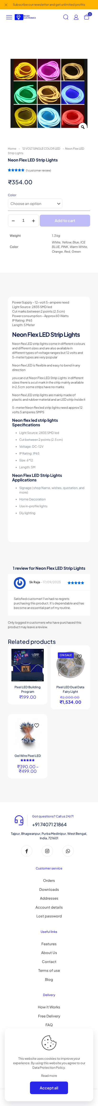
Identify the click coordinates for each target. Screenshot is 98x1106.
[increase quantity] (33, 221)
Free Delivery (49, 1016)
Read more (49, 1076)
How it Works (49, 1007)
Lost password (49, 916)
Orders (49, 880)
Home (12, 148)
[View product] (38, 654)
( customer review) (38, 170)
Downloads (49, 889)
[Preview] (38, 668)
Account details (49, 907)
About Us (49, 952)
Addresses (49, 898)
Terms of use (49, 970)
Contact (49, 961)
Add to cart (65, 220)
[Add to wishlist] (38, 661)
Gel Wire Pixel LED (28, 756)
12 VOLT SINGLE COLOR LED (41, 148)
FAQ (49, 1024)
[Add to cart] (81, 654)
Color (12, 195)
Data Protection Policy (48, 1067)
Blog (49, 979)
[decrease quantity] (13, 221)
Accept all (49, 1087)
